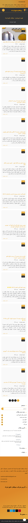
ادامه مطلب (5, 53)
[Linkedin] (14, 510)
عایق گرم (25, 421)
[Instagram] (8, 510)
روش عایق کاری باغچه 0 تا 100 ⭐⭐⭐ (16, 287)
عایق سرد (24, 419)
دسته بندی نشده (23, 417)
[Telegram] (11, 510)
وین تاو (25, 424)
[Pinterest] (19, 510)
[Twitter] (17, 510)
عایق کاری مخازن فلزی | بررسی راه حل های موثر (14, 41)
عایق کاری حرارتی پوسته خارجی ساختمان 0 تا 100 (14, 194)
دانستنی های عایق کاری (22, 414)
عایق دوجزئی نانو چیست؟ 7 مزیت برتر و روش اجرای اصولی (12, 430)
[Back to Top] (24, 520)
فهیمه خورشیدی (22, 43)
